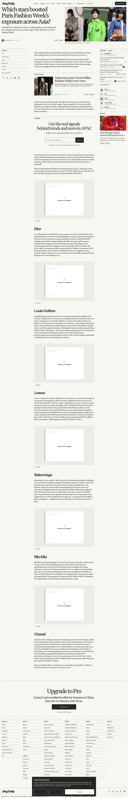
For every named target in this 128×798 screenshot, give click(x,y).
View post (38, 220)
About (3, 728)
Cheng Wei (68, 762)
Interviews (47, 774)
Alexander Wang (91, 740)
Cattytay (67, 753)
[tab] (110, 50)
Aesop (88, 734)
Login (69, 712)
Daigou (46, 749)
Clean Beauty (48, 743)
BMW (87, 774)
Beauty (25, 724)
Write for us (5, 746)
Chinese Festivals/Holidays (52, 737)
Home (3, 724)
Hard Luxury (26, 731)
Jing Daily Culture (7, 749)
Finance (25, 762)
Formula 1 (46, 762)
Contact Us (92, 796)
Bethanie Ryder (8, 40)
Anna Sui (88, 756)
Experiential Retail (49, 756)
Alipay (88, 749)
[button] (112, 3)
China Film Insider (7, 753)
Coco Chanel (68, 771)
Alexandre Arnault (70, 731)
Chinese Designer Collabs (51, 734)
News (122, 81)
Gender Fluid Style (49, 768)
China (88, 490)
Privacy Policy (67, 145)
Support (109, 734)
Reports (70, 3)
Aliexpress (89, 746)
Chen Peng (68, 759)
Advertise (5, 731)
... (125, 61)
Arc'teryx (89, 765)
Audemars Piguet (91, 771)
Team (3, 743)
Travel (24, 749)
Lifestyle (25, 734)
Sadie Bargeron (103, 67)
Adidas (88, 731)
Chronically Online (49, 740)
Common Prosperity (50, 746)
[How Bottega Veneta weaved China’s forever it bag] (113, 123)
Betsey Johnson (70, 746)
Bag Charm (47, 728)
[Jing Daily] (8, 3)
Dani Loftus (68, 774)
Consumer (26, 759)
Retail (24, 743)
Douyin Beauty (48, 753)
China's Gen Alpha (49, 731)
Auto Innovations (49, 724)
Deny (48, 792)
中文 (3, 756)
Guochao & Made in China (51, 771)
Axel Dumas (68, 734)
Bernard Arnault (69, 743)
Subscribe (110, 737)
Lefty (75, 168)
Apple (87, 762)
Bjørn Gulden (69, 749)
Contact (4, 734)
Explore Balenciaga (104, 84)
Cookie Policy (76, 796)
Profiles (58, 3)
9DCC (87, 728)
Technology (26, 746)
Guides (25, 765)
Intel (47, 3)
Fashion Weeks (48, 759)
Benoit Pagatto (69, 740)
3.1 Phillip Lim (90, 724)
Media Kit (4, 737)
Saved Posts (110, 731)
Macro (25, 737)
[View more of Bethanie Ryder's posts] (3, 40)
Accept (79, 792)
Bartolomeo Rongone (71, 737)
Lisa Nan (57, 94)
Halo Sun (107, 61)
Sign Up (79, 140)
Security (4, 740)
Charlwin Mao (69, 756)
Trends (52, 3)
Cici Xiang (68, 768)
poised (71, 104)
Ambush (88, 753)
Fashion (56, 40)
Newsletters (80, 3)
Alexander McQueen (71, 728)
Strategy (92, 94)
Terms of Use (76, 145)
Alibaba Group (90, 743)
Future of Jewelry (49, 765)
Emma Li (102, 61)
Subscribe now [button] (64, 707)
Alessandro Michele (71, 724)
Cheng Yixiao (69, 765)
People (61, 40)
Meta (24, 740)
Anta (87, 759)
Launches (123, 74)
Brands (64, 3)
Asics (87, 768)
